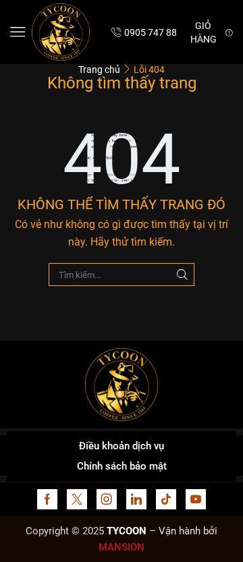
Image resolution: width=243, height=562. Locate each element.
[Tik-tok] (166, 499)
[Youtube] (196, 499)
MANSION (121, 547)
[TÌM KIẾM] (182, 274)
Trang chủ (99, 69)
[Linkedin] (136, 499)
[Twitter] (77, 499)
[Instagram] (107, 499)
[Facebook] (47, 499)
